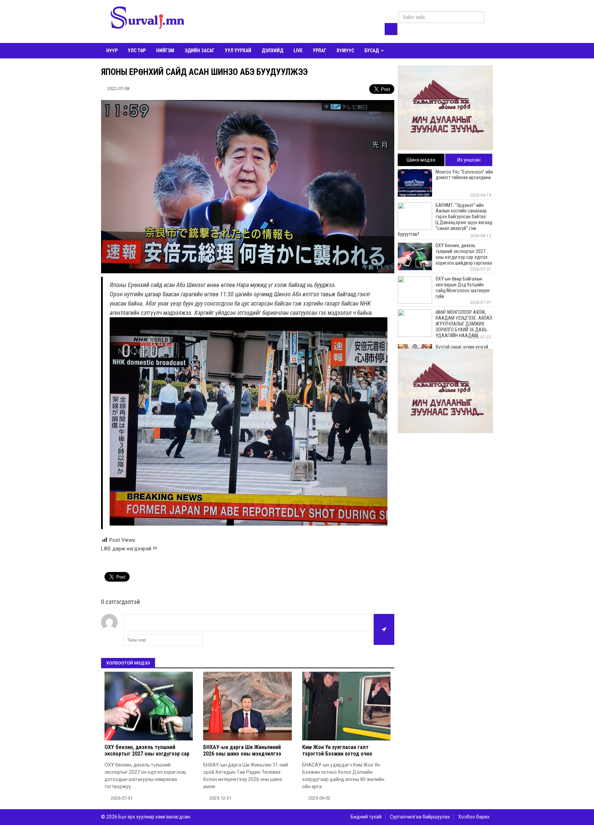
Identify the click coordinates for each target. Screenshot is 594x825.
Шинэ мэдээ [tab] (421, 160)
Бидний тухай (366, 817)
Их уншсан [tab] (469, 160)
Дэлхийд (272, 50)
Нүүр (112, 50)
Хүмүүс (345, 50)
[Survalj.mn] (147, 19)
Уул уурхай (238, 50)
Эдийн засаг (199, 50)
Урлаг (319, 50)
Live (298, 50)
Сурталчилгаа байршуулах (420, 817)
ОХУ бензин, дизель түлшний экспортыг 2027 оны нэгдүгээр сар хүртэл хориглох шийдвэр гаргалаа (147, 753)
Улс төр (137, 50)
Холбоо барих (474, 817)
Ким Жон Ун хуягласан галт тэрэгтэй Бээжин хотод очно (337, 750)
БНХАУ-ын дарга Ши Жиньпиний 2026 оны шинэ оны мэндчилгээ (242, 750)
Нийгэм (165, 50)
